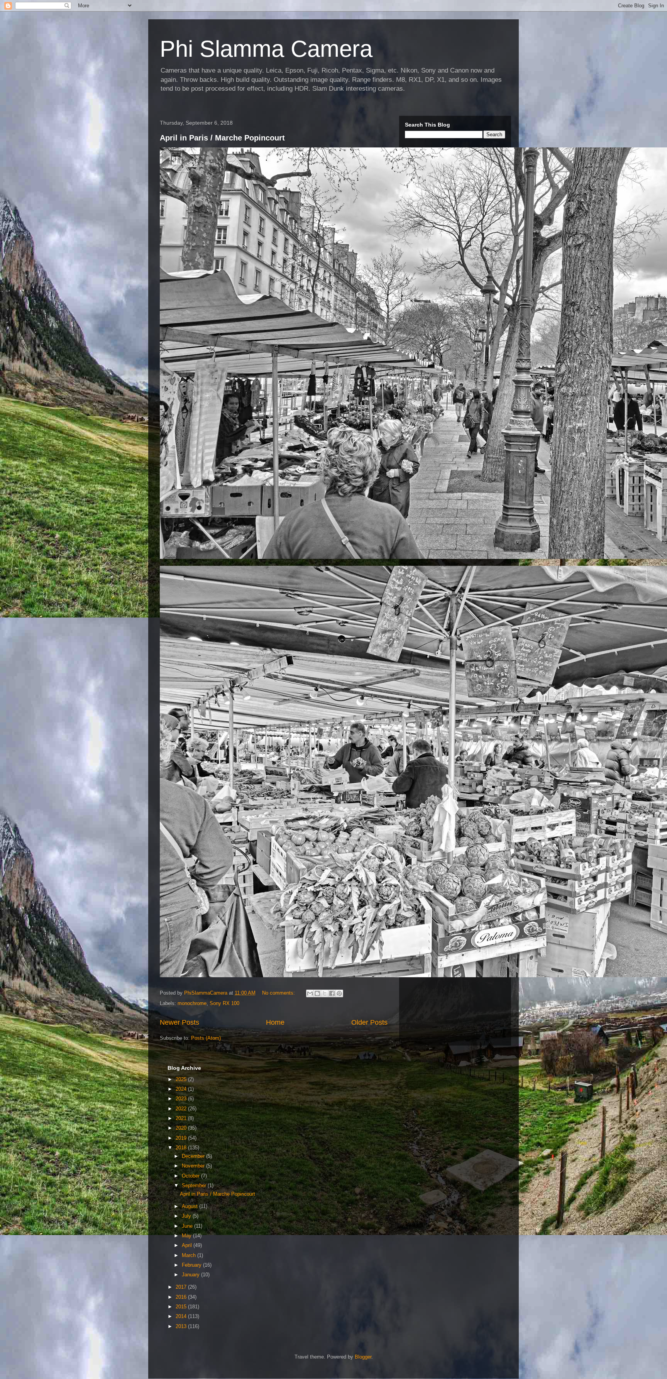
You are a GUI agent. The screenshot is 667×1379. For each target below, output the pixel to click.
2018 (182, 1148)
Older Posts (369, 1022)
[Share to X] (324, 993)
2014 (182, 1316)
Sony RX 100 (224, 1003)
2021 (182, 1118)
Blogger (363, 1357)
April (187, 1245)
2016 (182, 1297)
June (188, 1226)
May (187, 1236)
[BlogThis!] (317, 993)
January (191, 1274)
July (187, 1216)
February (192, 1265)
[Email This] (310, 993)
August (190, 1206)
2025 (182, 1079)
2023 (182, 1099)
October (191, 1176)
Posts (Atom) (206, 1038)
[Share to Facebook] (332, 993)
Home (275, 1022)
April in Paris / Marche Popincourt (222, 138)
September (195, 1185)
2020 (182, 1128)
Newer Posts (179, 1022)
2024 (182, 1089)
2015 (182, 1307)
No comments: (279, 993)
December (194, 1156)
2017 (182, 1287)
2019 (182, 1138)
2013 (182, 1326)
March (189, 1255)
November (194, 1166)
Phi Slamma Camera (266, 49)
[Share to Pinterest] (339, 993)
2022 (182, 1109)
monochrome (192, 1003)
